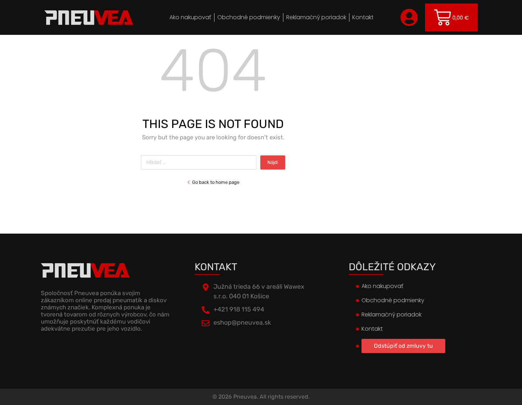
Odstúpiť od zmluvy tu (403, 345)
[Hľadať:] (200, 162)
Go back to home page (215, 182)
